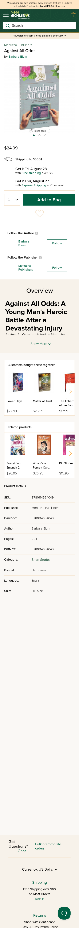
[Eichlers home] (20, 15)
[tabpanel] (39, 97)
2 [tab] (40, 137)
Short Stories (41, 560)
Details (39, 899)
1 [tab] (33, 137)
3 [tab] (45, 137)
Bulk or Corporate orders (48, 846)
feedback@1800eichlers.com (50, 6)
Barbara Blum (17, 56)
